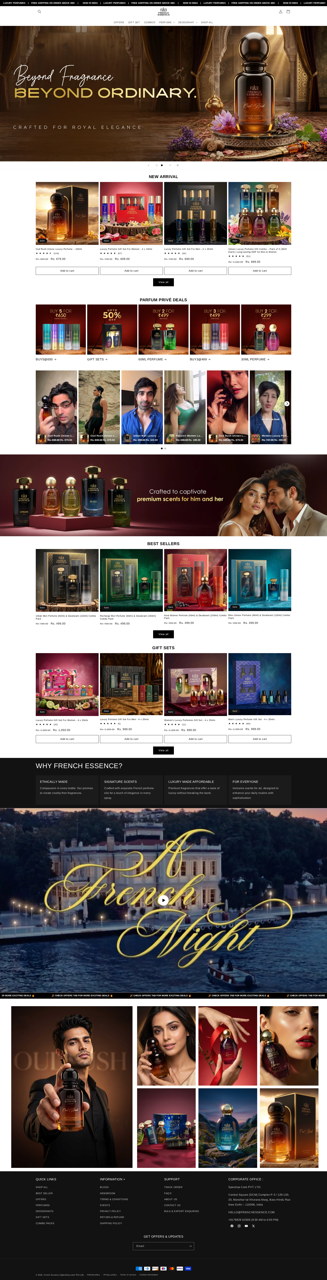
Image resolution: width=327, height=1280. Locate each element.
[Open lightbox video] (56, 407)
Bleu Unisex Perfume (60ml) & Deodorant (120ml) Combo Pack (259, 616)
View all (163, 282)
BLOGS (104, 1187)
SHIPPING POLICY (111, 1223)
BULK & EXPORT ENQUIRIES (181, 1211)
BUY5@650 (44, 359)
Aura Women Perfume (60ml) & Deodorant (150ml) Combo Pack (195, 617)
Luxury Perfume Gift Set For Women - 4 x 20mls (62, 720)
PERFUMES (43, 1205)
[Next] (287, 403)
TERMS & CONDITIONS (114, 1199)
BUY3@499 (198, 359)
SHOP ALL (42, 1187)
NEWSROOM (107, 1193)
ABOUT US (170, 1199)
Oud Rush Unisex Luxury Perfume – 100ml (59, 249)
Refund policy (93, 1275)
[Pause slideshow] (178, 165)
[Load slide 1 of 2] (156, 165)
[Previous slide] (148, 165)
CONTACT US (172, 1205)
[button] (39, 11)
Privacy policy (110, 1275)
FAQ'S (168, 1193)
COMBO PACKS (45, 1223)
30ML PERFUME (253, 359)
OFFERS (41, 1199)
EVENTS (105, 1205)
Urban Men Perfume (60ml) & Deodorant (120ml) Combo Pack (66, 617)
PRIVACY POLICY (110, 1211)
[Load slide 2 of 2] (161, 165)
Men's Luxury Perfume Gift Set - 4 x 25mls (251, 719)
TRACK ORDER (173, 1187)
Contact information (149, 1275)
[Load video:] (163, 900)
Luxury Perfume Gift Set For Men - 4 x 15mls (188, 249)
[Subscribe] (190, 1246)
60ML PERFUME (150, 359)
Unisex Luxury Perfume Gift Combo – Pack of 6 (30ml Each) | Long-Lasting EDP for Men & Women (257, 250)
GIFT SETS (95, 359)
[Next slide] (170, 165)
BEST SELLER (44, 1193)
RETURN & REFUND (112, 1217)
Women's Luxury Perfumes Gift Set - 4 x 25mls (189, 720)
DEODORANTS (44, 1211)
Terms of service (128, 1275)
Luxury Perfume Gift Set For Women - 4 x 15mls (126, 249)
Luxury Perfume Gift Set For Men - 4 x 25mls (124, 719)
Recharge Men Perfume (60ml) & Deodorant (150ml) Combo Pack (128, 617)
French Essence (51, 1275)
